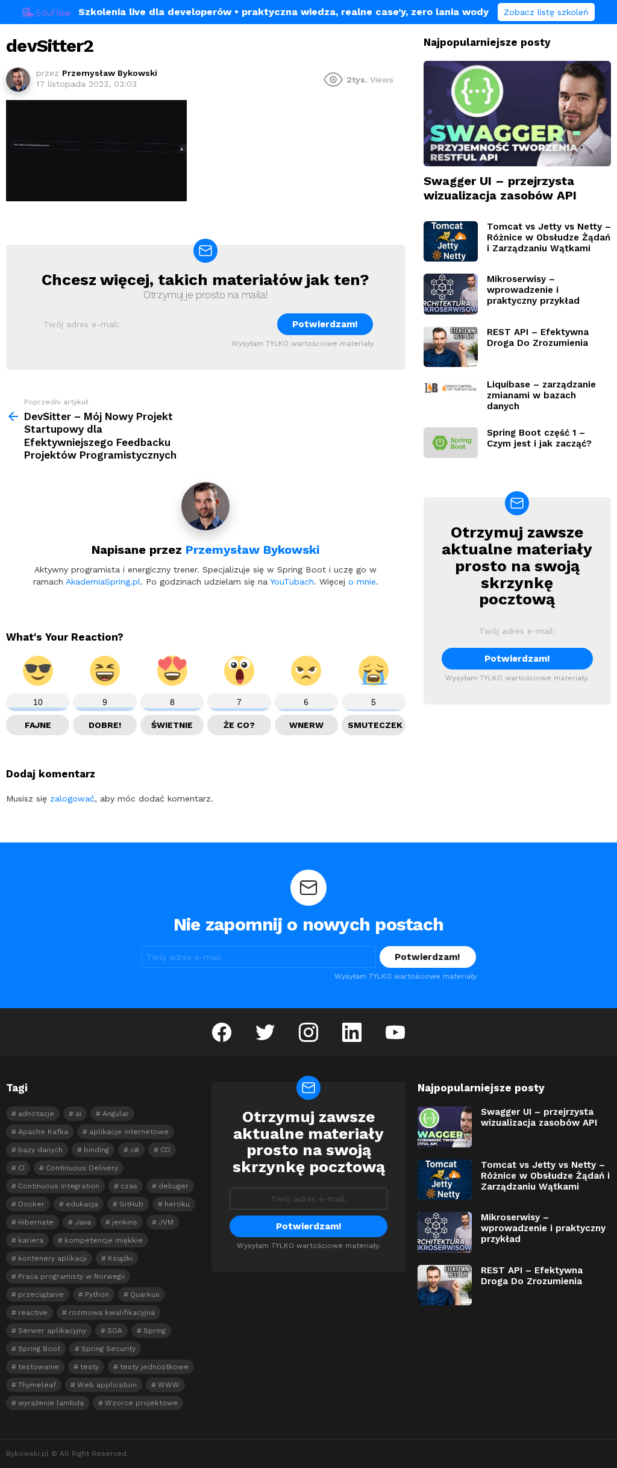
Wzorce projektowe (141, 1403)
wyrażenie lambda (51, 1403)
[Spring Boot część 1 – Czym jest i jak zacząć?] (451, 442)
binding (96, 1150)
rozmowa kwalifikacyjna (112, 1312)
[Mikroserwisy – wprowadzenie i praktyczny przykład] (451, 294)
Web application (107, 1385)
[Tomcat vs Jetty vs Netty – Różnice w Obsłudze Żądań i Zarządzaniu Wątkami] (451, 241)
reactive (33, 1312)
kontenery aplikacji (52, 1258)
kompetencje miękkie (103, 1240)
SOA (114, 1330)
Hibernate (36, 1222)
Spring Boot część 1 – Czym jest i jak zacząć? (539, 438)
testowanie (38, 1367)
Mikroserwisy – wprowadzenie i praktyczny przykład (533, 290)
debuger (173, 1186)
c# (134, 1150)
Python (97, 1294)
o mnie (362, 581)
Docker (31, 1204)
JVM (166, 1222)
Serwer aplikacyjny (52, 1330)
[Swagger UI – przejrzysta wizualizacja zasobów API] (517, 113)
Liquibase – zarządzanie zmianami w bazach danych (541, 395)
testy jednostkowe (154, 1367)
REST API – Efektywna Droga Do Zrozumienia (538, 337)
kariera (30, 1240)
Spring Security (108, 1348)
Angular (115, 1113)
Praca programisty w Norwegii (71, 1276)
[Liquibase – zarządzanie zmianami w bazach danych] (451, 388)
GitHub (131, 1204)
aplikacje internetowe (129, 1132)
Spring (154, 1330)
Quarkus (145, 1294)
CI (21, 1168)
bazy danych (40, 1150)
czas (129, 1186)
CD (165, 1150)
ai (78, 1113)
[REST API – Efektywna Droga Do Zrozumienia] (451, 347)
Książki (120, 1258)
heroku (177, 1204)
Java (83, 1222)
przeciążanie (41, 1294)
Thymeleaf (37, 1385)
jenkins (124, 1222)
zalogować (72, 798)
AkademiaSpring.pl (103, 581)
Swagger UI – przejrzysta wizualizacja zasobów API (500, 188)
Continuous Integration (58, 1186)
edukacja (82, 1204)
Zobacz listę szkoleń (546, 12)
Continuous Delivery (82, 1168)
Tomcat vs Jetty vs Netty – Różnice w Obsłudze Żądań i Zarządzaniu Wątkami (549, 237)
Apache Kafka (43, 1132)
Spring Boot (39, 1348)
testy (89, 1367)
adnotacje (36, 1113)
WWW (169, 1385)
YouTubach (292, 581)
